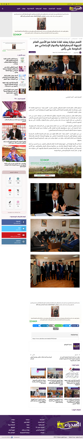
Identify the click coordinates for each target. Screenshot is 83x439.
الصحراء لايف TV (40, 427)
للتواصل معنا (79, 4)
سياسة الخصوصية (25, 432)
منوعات (42, 432)
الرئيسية (59, 8)
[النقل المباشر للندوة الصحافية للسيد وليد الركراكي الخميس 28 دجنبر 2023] (14, 131)
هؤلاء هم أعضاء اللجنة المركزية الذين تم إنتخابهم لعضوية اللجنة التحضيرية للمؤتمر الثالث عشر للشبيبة (69, 358)
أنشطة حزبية (30, 8)
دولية (28, 424)
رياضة (28, 427)
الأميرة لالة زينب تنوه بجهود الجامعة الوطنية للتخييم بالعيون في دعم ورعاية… (10, 84)
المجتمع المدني (32, 52)
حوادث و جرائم (26, 430)
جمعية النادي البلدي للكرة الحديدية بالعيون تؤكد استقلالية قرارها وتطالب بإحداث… (11, 61)
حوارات (23, 8)
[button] (75, 325)
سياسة (45, 8)
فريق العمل (69, 4)
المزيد (18, 8)
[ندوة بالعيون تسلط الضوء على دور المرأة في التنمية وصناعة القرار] (55, 392)
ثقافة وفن (27, 422)
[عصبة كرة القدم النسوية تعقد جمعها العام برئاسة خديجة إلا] (38, 373)
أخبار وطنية (38, 8)
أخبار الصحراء (52, 8)
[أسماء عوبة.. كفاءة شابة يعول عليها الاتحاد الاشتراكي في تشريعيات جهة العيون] (22, 77)
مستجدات (59, 389)
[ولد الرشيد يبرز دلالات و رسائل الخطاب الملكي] (14, 109)
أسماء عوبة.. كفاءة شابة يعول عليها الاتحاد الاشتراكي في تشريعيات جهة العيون (10, 77)
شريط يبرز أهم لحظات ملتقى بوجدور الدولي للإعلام (41, 358)
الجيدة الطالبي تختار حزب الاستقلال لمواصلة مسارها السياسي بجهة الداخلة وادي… (10, 69)
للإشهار (74, 4)
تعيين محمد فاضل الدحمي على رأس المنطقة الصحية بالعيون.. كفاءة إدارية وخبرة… (10, 92)
